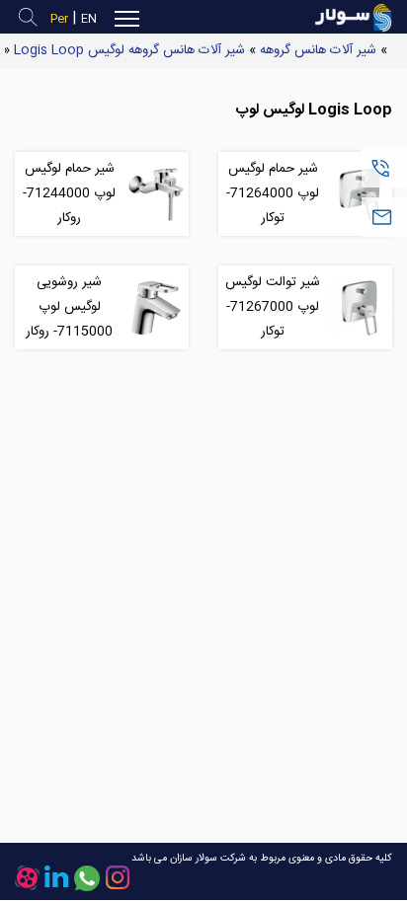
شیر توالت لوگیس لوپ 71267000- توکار (272, 306)
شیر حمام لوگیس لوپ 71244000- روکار (69, 193)
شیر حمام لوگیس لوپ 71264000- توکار (272, 193)
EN (89, 19)
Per (59, 19)
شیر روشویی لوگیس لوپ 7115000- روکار (69, 306)
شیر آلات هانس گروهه (318, 50)
